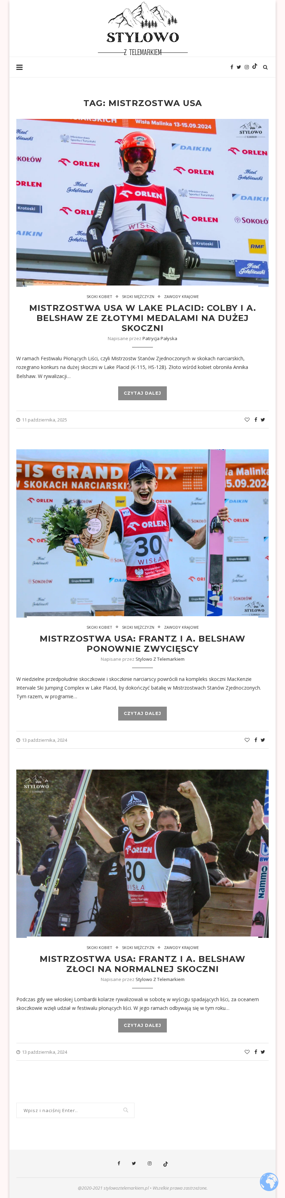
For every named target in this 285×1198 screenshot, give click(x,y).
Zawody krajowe (181, 296)
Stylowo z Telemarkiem (160, 659)
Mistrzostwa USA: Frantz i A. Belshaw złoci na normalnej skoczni (142, 964)
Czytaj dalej (142, 393)
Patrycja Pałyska (159, 338)
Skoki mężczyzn (138, 296)
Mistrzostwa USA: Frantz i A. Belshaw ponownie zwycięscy (142, 644)
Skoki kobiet (99, 296)
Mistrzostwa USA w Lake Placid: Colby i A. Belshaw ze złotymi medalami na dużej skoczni (142, 318)
